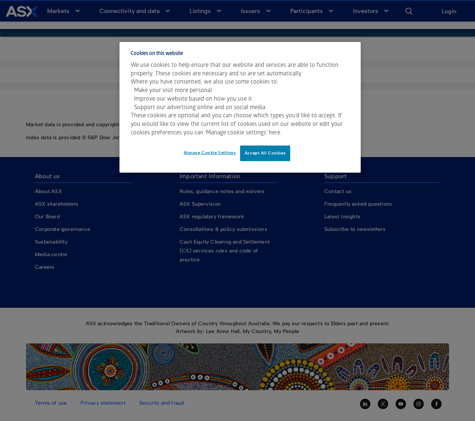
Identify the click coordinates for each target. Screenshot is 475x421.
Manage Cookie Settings (210, 152)
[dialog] (240, 107)
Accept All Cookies (265, 153)
